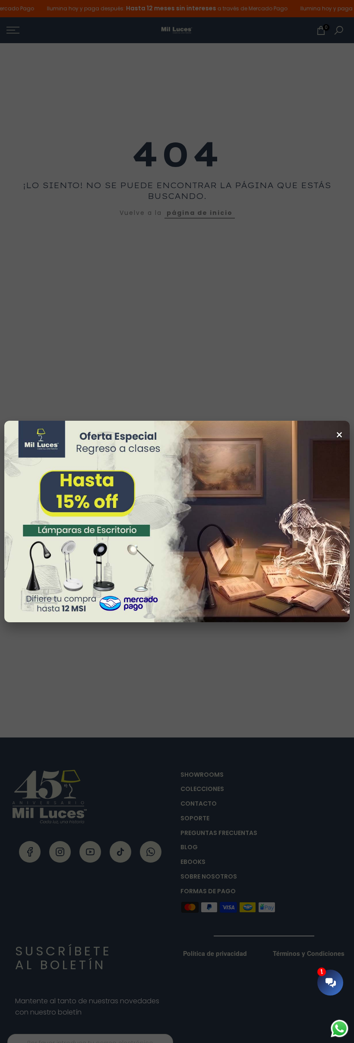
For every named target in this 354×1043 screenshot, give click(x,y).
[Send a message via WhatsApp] (339, 1028)
